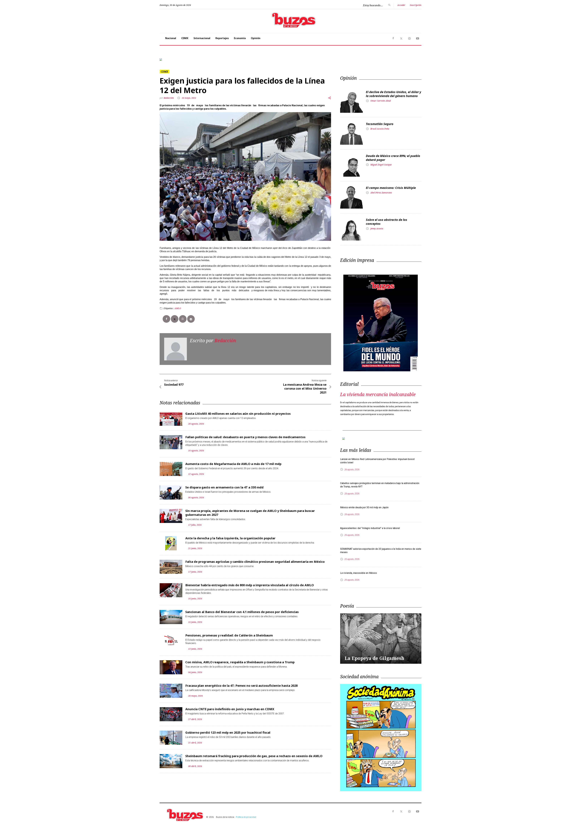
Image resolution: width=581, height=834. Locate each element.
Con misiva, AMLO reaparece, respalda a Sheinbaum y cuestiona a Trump (240, 662)
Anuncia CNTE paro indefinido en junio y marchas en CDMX (229, 709)
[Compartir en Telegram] (191, 319)
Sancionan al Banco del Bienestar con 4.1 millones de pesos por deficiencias (242, 612)
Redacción (169, 97)
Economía (240, 38)
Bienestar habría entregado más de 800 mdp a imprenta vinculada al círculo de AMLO (249, 585)
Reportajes (222, 38)
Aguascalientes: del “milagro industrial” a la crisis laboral (370, 528)
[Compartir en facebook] (166, 319)
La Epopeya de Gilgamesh (374, 658)
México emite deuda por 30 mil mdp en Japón (364, 507)
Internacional (202, 38)
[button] (179, 59)
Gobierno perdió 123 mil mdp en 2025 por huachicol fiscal (227, 732)
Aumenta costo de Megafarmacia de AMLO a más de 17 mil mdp (233, 464)
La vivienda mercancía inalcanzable (378, 394)
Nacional (170, 38)
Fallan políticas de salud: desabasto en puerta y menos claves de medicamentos (245, 437)
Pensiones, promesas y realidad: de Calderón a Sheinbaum (229, 635)
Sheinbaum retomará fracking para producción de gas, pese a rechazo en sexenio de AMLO (253, 756)
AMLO (178, 308)
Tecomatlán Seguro (379, 124)
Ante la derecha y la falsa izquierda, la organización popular (230, 538)
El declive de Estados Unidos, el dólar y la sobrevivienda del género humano (393, 94)
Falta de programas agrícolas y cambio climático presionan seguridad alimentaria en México (255, 562)
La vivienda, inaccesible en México (358, 573)
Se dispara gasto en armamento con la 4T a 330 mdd (224, 487)
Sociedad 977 (174, 384)
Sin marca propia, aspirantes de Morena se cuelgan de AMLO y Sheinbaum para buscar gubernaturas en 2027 (250, 513)
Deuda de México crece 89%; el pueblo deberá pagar (393, 158)
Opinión (255, 38)
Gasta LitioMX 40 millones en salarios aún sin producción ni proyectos (238, 414)
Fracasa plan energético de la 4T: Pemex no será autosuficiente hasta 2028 (241, 686)
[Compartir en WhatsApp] (183, 319)
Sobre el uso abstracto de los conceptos (386, 222)
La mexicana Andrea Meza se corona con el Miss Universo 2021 (305, 388)
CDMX (184, 38)
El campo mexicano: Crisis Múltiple (391, 188)
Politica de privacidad (246, 817)
